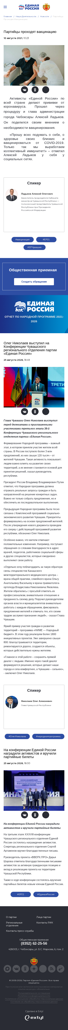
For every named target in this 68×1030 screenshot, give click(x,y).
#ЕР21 (46, 239)
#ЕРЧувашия (34, 247)
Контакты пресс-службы (20, 930)
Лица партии (43, 917)
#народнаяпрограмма (48, 736)
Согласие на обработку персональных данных (34, 1001)
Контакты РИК (44, 922)
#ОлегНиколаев (17, 736)
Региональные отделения (14, 924)
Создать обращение (34, 281)
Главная (8, 16)
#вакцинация (22, 239)
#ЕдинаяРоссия (45, 894)
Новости (44, 16)
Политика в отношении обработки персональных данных (34, 999)
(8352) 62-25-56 (34, 943)
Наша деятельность (26, 16)
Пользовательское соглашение (34, 993)
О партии (11, 917)
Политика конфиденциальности (34, 996)
